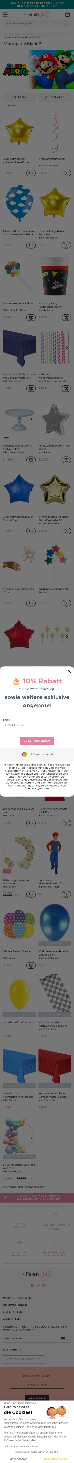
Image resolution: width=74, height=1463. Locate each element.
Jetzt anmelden (37, 741)
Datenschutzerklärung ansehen (21, 1446)
